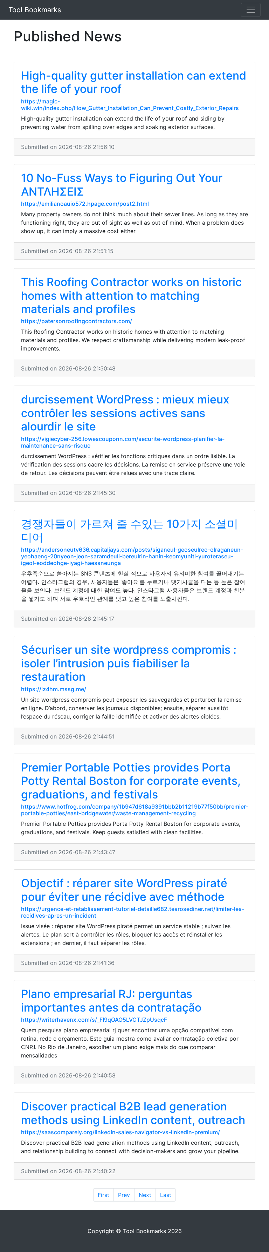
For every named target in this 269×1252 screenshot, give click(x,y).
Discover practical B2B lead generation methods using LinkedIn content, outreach (133, 1113)
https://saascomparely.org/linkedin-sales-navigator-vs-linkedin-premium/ (120, 1132)
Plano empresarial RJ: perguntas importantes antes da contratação (111, 1000)
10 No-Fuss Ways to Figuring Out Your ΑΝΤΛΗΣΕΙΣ (121, 184)
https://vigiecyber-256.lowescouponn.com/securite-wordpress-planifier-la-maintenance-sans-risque (123, 442)
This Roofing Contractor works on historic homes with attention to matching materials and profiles (131, 295)
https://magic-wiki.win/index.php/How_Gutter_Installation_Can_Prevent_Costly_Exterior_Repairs (130, 104)
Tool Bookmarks (34, 10)
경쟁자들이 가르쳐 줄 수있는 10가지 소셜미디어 (129, 530)
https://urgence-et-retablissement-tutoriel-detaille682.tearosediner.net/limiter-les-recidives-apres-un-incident (132, 912)
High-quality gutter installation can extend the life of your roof (133, 82)
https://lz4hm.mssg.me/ (53, 689)
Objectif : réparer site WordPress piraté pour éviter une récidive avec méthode (124, 889)
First (103, 1194)
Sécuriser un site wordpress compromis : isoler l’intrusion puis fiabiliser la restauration (128, 663)
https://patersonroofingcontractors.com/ (76, 321)
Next (145, 1194)
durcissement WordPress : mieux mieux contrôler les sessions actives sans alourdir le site (125, 413)
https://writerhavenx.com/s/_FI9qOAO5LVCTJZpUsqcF (94, 1019)
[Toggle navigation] (251, 10)
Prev (124, 1194)
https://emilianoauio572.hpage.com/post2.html (85, 203)
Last (165, 1194)
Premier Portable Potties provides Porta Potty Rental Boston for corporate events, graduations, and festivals (131, 781)
